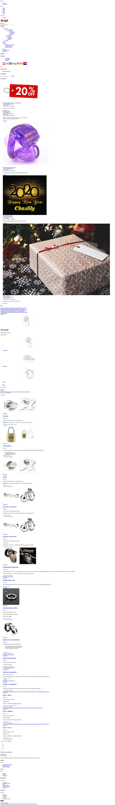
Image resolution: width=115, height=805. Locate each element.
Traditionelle (12, 31)
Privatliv (2, 800)
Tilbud (4, 41)
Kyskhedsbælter (9, 29)
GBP (4, 10)
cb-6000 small (11, 309)
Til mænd (10, 30)
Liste (4, 385)
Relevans (7, 391)
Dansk (4, 3)
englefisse (2, 310)
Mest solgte (5, 775)
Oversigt (4, 787)
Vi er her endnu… (6, 112)
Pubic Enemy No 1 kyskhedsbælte (11, 639)
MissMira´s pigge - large (9, 580)
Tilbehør (11, 34)
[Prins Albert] (29, 363)
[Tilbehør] (29, 379)
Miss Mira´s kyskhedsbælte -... (10, 672)
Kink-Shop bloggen (6, 71)
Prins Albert (12, 33)
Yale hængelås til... (7, 445)
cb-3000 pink (17, 309)
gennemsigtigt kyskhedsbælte (19, 312)
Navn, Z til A (16, 391)
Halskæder (10, 37)
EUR (4, 9)
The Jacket (5, 416)
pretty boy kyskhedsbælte (18, 311)
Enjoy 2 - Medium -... (8, 711)
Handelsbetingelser (6, 783)
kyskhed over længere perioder (6, 307)
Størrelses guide (8, 45)
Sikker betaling (6, 785)
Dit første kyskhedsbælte (10, 44)
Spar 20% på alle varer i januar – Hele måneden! (12, 102)
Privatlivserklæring (6, 786)
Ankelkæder (10, 38)
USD (4, 13)
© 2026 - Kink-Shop (4, 802)
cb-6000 (7, 311)
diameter (23, 309)
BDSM (6, 40)
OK (2, 314)
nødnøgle (11, 311)
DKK (4, 8)
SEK (4, 12)
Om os (4, 784)
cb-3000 (6, 310)
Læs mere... (5, 110)
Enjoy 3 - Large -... (7, 727)
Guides (5, 43)
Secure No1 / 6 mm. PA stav (9, 536)
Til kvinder (10, 35)
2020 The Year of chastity (8, 215)
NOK (4, 11)
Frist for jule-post (6, 295)
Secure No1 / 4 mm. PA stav (9, 506)
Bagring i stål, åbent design (9, 658)
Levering (4, 782)
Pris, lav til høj (22, 391)
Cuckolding (8, 36)
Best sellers (2, 391)
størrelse (14, 307)
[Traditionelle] (29, 348)
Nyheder (4, 774)
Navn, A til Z (11, 391)
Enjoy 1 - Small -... (7, 695)
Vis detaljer (5, 413)
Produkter (6, 28)
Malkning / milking (9, 47)
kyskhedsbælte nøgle (20, 307)
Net (3, 384)
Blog (4, 42)
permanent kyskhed (10, 312)
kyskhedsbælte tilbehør (12, 310)
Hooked (5, 476)
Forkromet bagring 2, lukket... (10, 608)
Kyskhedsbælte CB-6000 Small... (11, 567)
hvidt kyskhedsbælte (20, 310)
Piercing (9, 39)
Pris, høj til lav (27, 391)
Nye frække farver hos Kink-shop (9, 167)
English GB (5, 4)
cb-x (20, 309)
